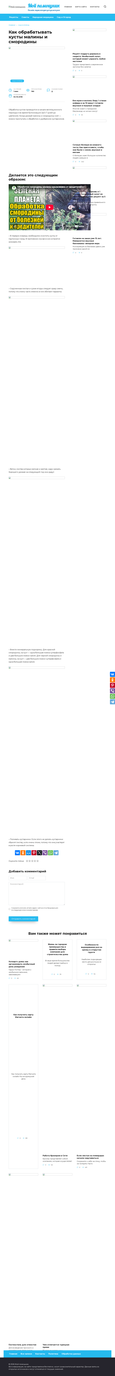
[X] (39, 852)
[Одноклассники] (22, 852)
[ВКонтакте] (17, 852)
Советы (25, 17)
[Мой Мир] (28, 852)
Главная (68, 7)
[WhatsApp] (50, 852)
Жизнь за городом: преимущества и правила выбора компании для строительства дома (57, 949)
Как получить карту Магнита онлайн (23, 1016)
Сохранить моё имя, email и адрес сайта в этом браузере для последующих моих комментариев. (34, 909)
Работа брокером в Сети (55, 1155)
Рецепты (13, 17)
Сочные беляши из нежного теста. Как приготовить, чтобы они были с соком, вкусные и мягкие (88, 148)
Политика (53, 1354)
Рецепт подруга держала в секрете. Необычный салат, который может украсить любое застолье (89, 57)
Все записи (26, 1354)
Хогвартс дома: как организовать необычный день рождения (22, 964)
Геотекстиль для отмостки (22, 1345)
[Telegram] (56, 852)
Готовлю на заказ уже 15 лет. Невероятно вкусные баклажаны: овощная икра (87, 240)
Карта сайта (81, 7)
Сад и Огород (64, 17)
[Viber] (45, 852)
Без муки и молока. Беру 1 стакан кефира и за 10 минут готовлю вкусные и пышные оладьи (89, 103)
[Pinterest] (33, 852)
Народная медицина (43, 17)
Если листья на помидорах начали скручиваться (90, 1156)
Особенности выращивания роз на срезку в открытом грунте (91, 948)
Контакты (94, 7)
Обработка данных (71, 1354)
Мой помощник (44, 5)
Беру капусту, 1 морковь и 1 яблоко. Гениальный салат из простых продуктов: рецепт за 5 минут (89, 195)
